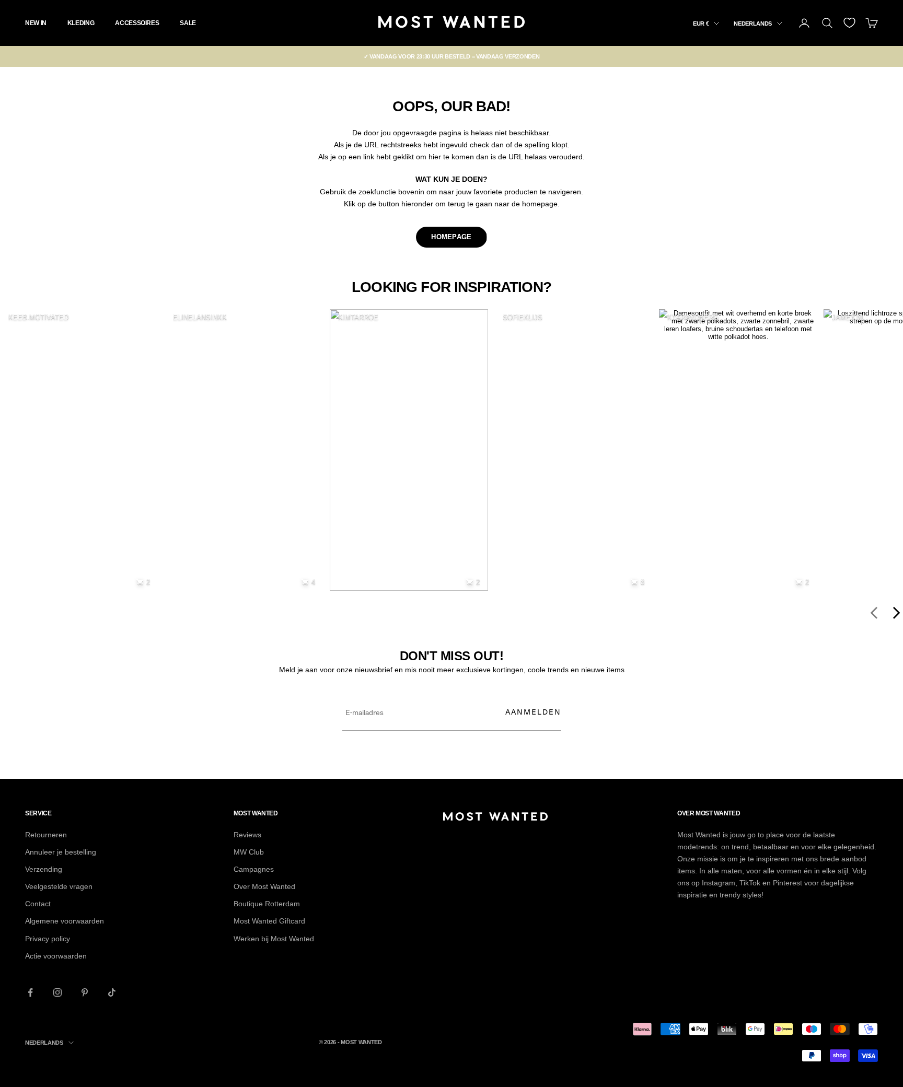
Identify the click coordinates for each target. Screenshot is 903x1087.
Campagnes (254, 869)
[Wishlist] (849, 22)
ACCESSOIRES (137, 23)
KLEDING (80, 23)
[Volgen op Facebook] (30, 992)
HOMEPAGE (451, 237)
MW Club (249, 852)
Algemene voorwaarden (64, 921)
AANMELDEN (533, 711)
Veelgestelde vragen (58, 886)
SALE (188, 23)
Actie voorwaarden (56, 956)
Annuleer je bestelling (60, 852)
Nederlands (753, 23)
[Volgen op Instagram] (57, 992)
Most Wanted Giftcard (269, 921)
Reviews (247, 835)
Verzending (43, 869)
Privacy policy (47, 938)
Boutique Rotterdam (267, 903)
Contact (38, 903)
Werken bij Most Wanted (274, 938)
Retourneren (46, 835)
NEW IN (36, 23)
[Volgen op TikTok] (112, 992)
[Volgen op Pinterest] (84, 992)
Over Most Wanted (264, 886)
